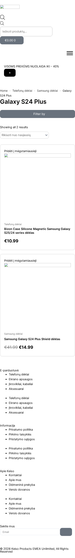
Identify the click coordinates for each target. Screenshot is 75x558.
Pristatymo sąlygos (22, 439)
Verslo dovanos (19, 489)
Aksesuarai (16, 389)
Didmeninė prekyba (22, 485)
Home (4, 90)
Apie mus (15, 480)
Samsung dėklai (47, 90)
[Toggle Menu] (70, 53)
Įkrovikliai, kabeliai (21, 384)
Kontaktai (15, 475)
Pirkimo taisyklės (20, 434)
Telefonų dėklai (22, 90)
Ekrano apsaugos (21, 379)
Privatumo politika (21, 429)
